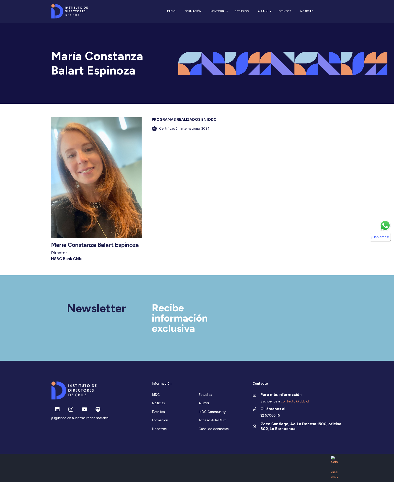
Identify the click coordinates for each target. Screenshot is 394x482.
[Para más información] (256, 395)
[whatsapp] (385, 225)
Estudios (205, 395)
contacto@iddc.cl (295, 401)
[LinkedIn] (57, 409)
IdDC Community (212, 412)
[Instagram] (71, 409)
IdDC (156, 395)
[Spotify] (98, 409)
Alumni (204, 403)
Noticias (158, 403)
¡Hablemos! (380, 237)
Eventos (158, 412)
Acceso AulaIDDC (212, 420)
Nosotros (159, 429)
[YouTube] (84, 409)
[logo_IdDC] (69, 11)
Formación (160, 420)
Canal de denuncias (214, 429)
